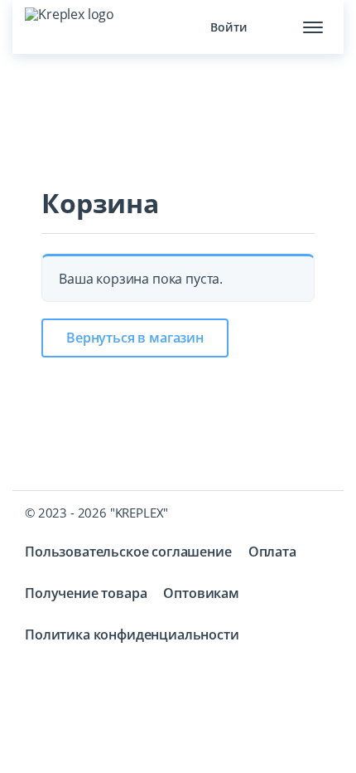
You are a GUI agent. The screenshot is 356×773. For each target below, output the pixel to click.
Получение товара (86, 593)
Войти (228, 27)
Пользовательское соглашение (128, 551)
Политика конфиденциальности (132, 634)
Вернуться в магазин (135, 337)
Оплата (272, 551)
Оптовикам (201, 593)
